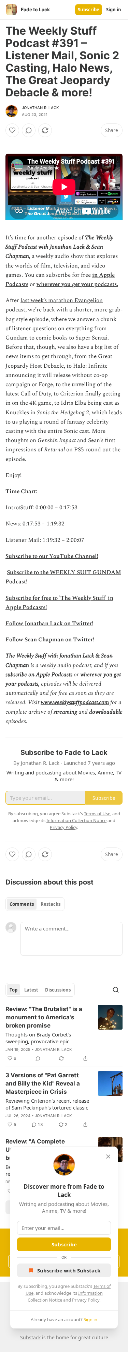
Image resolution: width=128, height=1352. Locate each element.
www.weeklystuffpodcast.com (75, 702)
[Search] (116, 990)
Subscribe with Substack (68, 1270)
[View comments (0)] (28, 130)
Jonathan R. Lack (40, 107)
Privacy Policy (85, 1300)
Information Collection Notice (76, 820)
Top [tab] (13, 990)
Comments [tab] (22, 904)
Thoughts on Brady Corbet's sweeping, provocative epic (38, 1038)
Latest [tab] (31, 990)
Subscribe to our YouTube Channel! (51, 556)
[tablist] (35, 904)
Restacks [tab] (50, 904)
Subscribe (88, 10)
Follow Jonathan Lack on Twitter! (49, 623)
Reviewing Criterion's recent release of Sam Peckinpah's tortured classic (47, 1104)
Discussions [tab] (58, 990)
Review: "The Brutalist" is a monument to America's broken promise (43, 1017)
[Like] (12, 130)
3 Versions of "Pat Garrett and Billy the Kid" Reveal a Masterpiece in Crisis (42, 1083)
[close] (108, 1156)
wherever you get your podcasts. (77, 284)
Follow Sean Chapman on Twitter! (49, 639)
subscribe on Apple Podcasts (38, 674)
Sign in (113, 10)
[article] (64, 1034)
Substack (30, 1337)
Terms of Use (97, 813)
